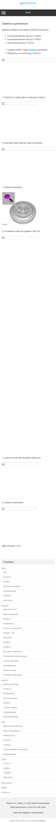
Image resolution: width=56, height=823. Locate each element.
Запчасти (7, 577)
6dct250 (4, 606)
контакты (5, 792)
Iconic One (14, 821)
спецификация (9, 591)
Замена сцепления (11, 684)
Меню (28, 12)
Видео (4, 787)
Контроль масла (10, 698)
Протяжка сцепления (12, 651)
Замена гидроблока (12, 731)
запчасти (7, 619)
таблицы (7, 595)
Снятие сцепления (11, 661)
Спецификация (9, 712)
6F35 (3, 722)
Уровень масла (9, 670)
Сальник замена (10, 707)
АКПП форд (6, 783)
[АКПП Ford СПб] (28, 3)
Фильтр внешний (10, 717)
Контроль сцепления (12, 628)
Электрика (7, 600)
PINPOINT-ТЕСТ (10, 609)
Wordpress (41, 821)
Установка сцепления (12, 675)
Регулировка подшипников (15, 656)
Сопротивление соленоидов (15, 749)
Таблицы (7, 773)
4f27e (3, 568)
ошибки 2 (7, 647)
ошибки (6, 582)
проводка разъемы (11, 586)
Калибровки (8, 624)
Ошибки (6, 703)
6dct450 (4, 680)
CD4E (3, 760)
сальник (32, 50)
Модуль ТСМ (9, 633)
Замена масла (9, 735)
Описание (7, 637)
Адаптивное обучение (12, 726)
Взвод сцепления (10, 614)
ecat (5, 572)
